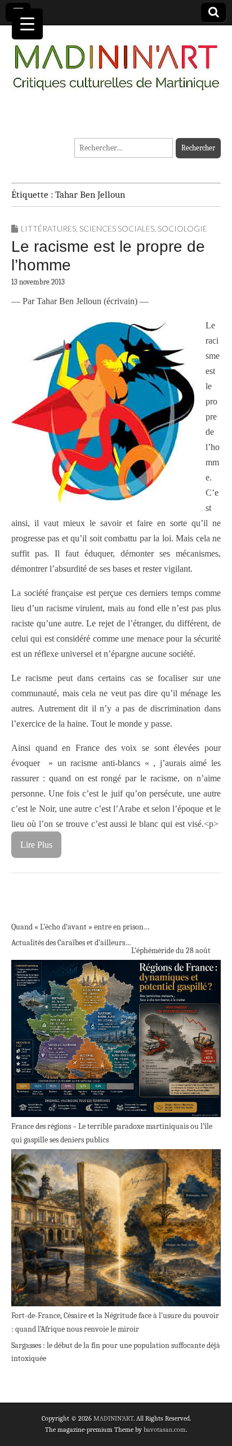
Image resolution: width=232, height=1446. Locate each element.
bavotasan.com (165, 1430)
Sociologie (182, 228)
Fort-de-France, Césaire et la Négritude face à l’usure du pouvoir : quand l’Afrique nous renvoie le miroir (115, 1322)
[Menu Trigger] (27, 23)
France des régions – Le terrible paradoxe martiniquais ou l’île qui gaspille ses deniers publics (111, 1133)
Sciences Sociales (116, 228)
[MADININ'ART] (116, 60)
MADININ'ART (113, 1418)
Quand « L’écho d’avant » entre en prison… (80, 927)
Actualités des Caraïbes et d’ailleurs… (71, 942)
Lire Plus (36, 844)
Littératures (48, 228)
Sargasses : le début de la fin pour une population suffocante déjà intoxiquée (115, 1352)
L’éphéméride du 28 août (171, 950)
